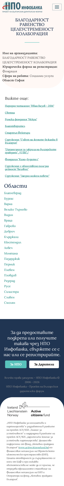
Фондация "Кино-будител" (21, 159)
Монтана (11, 253)
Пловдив (10, 275)
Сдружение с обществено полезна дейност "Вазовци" (27, 167)
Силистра (11, 292)
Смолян (9, 303)
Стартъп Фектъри (17, 132)
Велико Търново (15, 209)
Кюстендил (12, 242)
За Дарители (44, 364)
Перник (9, 264)
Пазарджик (12, 259)
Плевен (9, 270)
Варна (8, 204)
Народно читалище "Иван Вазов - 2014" (29, 105)
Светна (10, 112)
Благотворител (15, 126)
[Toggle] (57, 7)
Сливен (9, 297)
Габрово (10, 226)
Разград (9, 281)
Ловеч (8, 248)
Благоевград (12, 193)
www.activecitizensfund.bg (33, 447)
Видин (8, 215)
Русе (7, 286)
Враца (8, 220)
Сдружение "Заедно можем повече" (27, 175)
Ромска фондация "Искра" (21, 119)
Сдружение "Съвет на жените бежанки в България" (31, 141)
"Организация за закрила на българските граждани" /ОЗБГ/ (30, 151)
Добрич (9, 231)
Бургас (9, 198)
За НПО (16, 364)
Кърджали (11, 237)
